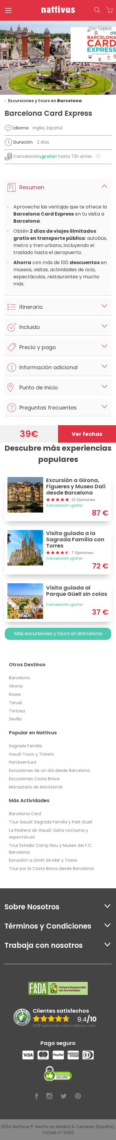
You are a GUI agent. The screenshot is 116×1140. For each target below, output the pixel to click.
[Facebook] (36, 1096)
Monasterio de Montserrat (36, 787)
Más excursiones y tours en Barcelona (58, 633)
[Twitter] (64, 1096)
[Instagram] (49, 1096)
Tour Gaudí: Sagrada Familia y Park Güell (50, 822)
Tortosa (17, 711)
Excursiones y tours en (45, 101)
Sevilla (15, 719)
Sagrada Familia (25, 746)
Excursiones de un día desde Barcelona (49, 770)
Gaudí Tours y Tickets (31, 754)
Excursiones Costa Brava (34, 779)
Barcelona (19, 678)
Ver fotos (100, 28)
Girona (16, 686)
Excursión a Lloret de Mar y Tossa (43, 860)
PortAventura (22, 762)
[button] (97, 10)
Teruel (15, 703)
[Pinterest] (78, 1096)
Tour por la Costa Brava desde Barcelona (51, 868)
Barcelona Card (25, 814)
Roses (15, 694)
